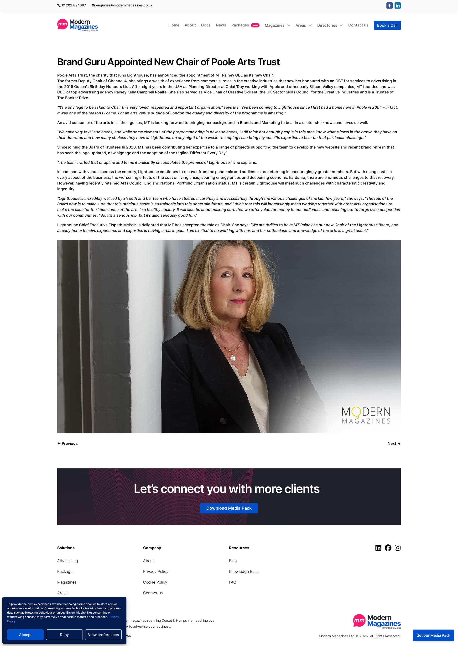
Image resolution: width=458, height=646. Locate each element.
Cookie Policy (155, 582)
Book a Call (387, 25)
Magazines (275, 25)
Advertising (67, 560)
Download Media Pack (229, 508)
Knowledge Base (244, 571)
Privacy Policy (155, 571)
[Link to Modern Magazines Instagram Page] (398, 549)
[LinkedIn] (398, 5)
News (221, 25)
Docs (206, 25)
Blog (233, 560)
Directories (327, 25)
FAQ (232, 582)
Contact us (358, 25)
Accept (25, 634)
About (190, 25)
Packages (240, 25)
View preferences (103, 634)
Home (174, 25)
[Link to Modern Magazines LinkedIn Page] (379, 549)
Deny (64, 634)
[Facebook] (389, 5)
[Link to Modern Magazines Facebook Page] (389, 549)
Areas (301, 25)
